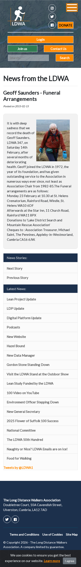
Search (65, 58)
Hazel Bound (16, 346)
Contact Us (59, 49)
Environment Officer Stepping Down (33, 402)
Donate (65, 25)
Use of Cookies (52, 534)
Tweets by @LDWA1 (18, 467)
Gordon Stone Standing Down (28, 365)
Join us (22, 49)
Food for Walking (19, 458)
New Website (16, 337)
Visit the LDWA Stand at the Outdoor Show (37, 374)
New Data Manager (21, 355)
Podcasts (13, 327)
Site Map (72, 534)
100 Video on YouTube (23, 393)
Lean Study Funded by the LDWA (30, 383)
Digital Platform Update (24, 318)
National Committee (21, 430)
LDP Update (15, 308)
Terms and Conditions (24, 534)
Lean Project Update (21, 299)
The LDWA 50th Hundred (25, 439)
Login (41, 39)
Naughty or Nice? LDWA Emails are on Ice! (37, 449)
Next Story (14, 268)
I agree (69, 561)
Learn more (52, 561)
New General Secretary (23, 411)
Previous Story (17, 278)
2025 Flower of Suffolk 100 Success (33, 421)
